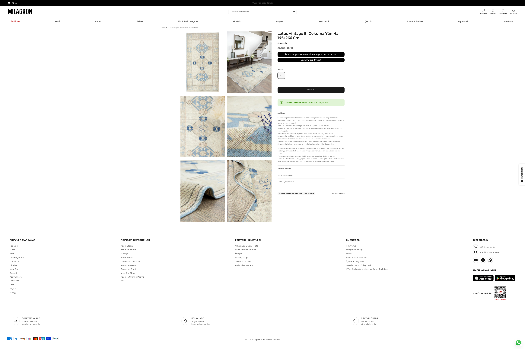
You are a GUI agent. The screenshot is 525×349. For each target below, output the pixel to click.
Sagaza (13, 288)
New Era (14, 269)
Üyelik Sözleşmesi (355, 261)
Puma (12, 249)
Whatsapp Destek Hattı (246, 246)
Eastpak (13, 273)
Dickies (13, 265)
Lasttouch (14, 281)
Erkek (140, 21)
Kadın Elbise (127, 246)
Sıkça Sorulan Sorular (245, 249)
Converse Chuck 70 (130, 261)
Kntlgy (13, 292)
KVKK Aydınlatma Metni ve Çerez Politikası (367, 269)
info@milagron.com (490, 252)
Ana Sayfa (164, 27)
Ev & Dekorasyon (188, 21)
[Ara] (294, 11)
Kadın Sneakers (128, 249)
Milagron (256, 339)
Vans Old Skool (128, 273)
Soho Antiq (282, 43)
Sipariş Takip (241, 257)
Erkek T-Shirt (127, 257)
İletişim (238, 253)
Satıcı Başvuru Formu (356, 257)
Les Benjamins (17, 257)
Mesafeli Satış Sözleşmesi (358, 265)
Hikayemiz (351, 246)
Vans (12, 253)
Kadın (98, 21)
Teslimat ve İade (284, 169)
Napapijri (14, 246)
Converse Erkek (128, 269)
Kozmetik (324, 21)
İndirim (15, 21)
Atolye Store (16, 277)
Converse (14, 261)
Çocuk (368, 21)
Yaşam (280, 21)
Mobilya (124, 253)
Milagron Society (354, 249)
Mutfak (237, 21)
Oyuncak (463, 21)
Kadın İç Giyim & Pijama (132, 277)
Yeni (57, 21)
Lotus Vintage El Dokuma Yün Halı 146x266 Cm (183, 27)
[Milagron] (20, 11)
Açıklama (281, 113)
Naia (12, 284)
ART (123, 281)
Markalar (509, 21)
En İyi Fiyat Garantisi (286, 182)
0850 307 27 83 (487, 246)
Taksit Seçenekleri (285, 175)
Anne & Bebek (415, 21)
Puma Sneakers (128, 265)
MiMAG (349, 253)
